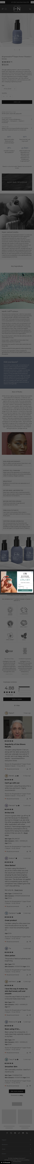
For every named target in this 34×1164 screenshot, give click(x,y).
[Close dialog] (32, 572)
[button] (5, 1162)
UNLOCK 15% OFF (25, 590)
